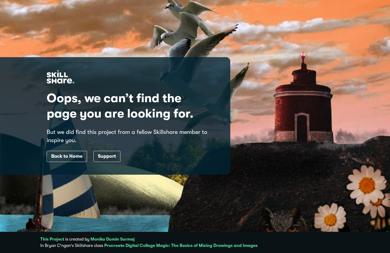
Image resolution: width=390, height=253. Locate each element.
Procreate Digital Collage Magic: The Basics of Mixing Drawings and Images (181, 245)
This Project (52, 239)
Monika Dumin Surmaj (112, 239)
